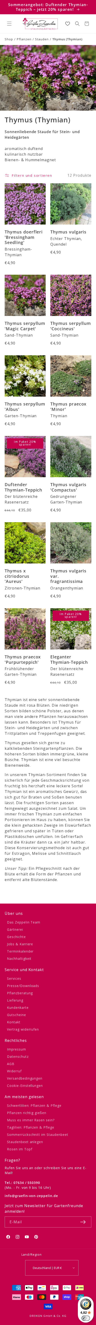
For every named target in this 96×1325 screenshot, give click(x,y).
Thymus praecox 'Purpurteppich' (23, 659)
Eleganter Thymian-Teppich (69, 659)
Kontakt (14, 1022)
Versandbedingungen (24, 1078)
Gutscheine (16, 1015)
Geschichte (16, 937)
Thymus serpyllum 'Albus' (25, 406)
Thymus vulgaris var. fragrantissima (68, 576)
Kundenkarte (18, 1007)
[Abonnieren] (83, 1221)
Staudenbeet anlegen (25, 1142)
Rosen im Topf (19, 1149)
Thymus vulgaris (68, 232)
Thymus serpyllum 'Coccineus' (70, 326)
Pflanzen (24, 39)
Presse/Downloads (23, 985)
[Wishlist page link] (67, 23)
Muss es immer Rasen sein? (31, 1120)
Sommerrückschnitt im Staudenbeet (37, 1134)
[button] (9, 23)
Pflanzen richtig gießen (26, 1113)
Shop (9, 39)
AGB (10, 1064)
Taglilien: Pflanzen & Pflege (30, 1127)
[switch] (86, 1318)
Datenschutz (18, 1056)
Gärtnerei (15, 929)
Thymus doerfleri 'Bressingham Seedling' (24, 237)
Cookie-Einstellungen (25, 1085)
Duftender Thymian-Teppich (23, 487)
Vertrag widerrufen (23, 1029)
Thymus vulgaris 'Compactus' (68, 487)
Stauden (42, 39)
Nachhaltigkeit (19, 958)
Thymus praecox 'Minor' (68, 406)
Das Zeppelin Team (23, 922)
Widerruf (14, 1071)
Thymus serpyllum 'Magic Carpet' (25, 326)
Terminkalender (20, 951)
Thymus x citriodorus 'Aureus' (17, 576)
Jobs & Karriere (20, 944)
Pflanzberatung (20, 993)
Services (14, 978)
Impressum (16, 1049)
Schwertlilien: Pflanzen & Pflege (34, 1105)
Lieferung (15, 1000)
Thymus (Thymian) (67, 39)
